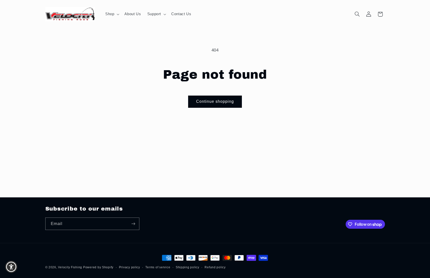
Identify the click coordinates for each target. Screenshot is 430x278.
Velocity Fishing (70, 267)
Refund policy (215, 267)
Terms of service (157, 267)
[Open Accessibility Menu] (11, 267)
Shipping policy (187, 267)
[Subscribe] (133, 224)
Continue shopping (215, 101)
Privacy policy (129, 267)
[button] (111, 14)
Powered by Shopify (98, 267)
